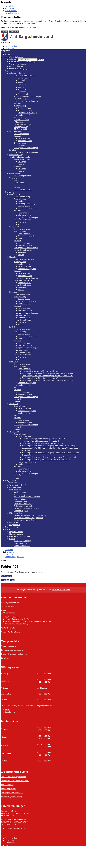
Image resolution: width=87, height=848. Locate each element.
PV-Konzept (18, 122)
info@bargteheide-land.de (17, 619)
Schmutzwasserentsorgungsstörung (28, 518)
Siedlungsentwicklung (26, 203)
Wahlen (12, 539)
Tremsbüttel (23, 94)
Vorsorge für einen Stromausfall (26, 508)
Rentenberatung (20, 501)
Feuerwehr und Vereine (23, 220)
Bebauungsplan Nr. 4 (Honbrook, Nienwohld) (40, 378)
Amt (6, 71)
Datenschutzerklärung (27, 27)
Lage (15, 185)
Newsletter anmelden (61, 590)
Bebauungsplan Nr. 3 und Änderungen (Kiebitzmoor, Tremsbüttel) (48, 445)
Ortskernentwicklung (22, 196)
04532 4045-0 (13, 617)
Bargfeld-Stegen (24, 78)
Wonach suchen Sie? (9, 59)
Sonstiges (5, 658)
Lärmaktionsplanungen (23, 124)
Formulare (13, 483)
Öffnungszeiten (20, 143)
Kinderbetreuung (16, 154)
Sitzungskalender (16, 534)
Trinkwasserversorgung (23, 504)
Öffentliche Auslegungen (19, 68)
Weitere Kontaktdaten (10, 632)
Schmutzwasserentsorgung (12, 650)
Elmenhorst (22, 82)
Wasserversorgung (8, 646)
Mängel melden (15, 513)
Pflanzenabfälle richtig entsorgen (27, 497)
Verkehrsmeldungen (17, 64)
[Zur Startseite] (27, 40)
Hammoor (22, 85)
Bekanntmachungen (17, 59)
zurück (12, 580)
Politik (7, 529)
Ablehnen (4, 31)
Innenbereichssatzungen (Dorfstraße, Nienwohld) (42, 371)
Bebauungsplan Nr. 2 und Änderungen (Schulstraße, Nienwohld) (47, 373)
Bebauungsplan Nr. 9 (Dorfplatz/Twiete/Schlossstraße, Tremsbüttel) (49, 457)
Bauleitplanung (20, 106)
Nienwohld (22, 89)
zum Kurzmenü (11, 11)
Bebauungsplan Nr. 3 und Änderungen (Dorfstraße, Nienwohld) (47, 376)
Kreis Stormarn (7, 785)
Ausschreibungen (16, 66)
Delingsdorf (22, 80)
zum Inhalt (9, 6)
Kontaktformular (8, 628)
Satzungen (22, 161)
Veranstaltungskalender (23, 280)
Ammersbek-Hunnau (22, 159)
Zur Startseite (6, 576)
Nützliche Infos (15, 490)
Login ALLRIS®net (16, 532)
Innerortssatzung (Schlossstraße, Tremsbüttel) (40, 441)
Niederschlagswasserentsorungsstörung (30, 515)
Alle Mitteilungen (16, 57)
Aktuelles (8, 54)
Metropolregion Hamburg (11, 797)
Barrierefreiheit (11, 46)
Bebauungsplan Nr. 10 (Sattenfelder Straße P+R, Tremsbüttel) (46, 459)
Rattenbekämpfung (21, 499)
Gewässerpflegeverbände (19, 157)
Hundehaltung (19, 494)
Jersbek (21, 87)
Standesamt (10, 712)
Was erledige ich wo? (17, 485)
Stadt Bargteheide (8, 789)
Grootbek (17, 166)
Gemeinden (9, 192)
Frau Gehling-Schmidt (22, 175)
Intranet (8, 53)
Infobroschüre (19, 182)
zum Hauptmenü (12, 8)
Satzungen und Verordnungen (26, 101)
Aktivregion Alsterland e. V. (12, 793)
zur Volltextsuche (12, 13)
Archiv (7, 709)
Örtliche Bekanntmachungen (25, 75)
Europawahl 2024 (20, 543)
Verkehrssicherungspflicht (24, 506)
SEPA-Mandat (10, 828)
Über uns (13, 178)
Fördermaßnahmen (21, 120)
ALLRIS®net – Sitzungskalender (13, 777)
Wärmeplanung (20, 117)
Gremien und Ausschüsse (19, 536)
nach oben (5, 580)
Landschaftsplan (24, 201)
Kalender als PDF (24, 283)
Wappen (17, 187)
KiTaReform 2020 (20, 129)
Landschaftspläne (25, 115)
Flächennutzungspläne (27, 110)
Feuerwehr (22, 222)
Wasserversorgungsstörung (25, 520)
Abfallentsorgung (20, 492)
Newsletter (13, 522)
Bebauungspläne (24, 108)
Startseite (9, 550)
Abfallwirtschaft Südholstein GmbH (15, 781)
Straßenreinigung (21, 511)
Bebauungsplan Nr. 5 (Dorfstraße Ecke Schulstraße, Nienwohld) (47, 380)
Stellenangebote (11, 527)
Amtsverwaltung (15, 131)
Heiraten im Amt (15, 487)
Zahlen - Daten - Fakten (23, 189)
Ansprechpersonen (21, 134)
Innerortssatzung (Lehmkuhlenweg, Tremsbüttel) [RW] (43, 438)
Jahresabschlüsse (25, 141)
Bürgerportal (14, 525)
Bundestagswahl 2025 (22, 541)
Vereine (21, 224)
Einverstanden (14, 31)
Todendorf (22, 92)
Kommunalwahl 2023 (22, 545)
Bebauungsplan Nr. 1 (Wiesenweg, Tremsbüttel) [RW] (43, 443)
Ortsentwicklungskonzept (24, 259)
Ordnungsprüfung (21, 127)
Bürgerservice (10, 480)
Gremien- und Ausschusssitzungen (23, 61)
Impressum (9, 48)
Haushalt (17, 103)
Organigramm (19, 145)
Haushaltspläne (24, 138)
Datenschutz (10, 843)
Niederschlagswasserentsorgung (14, 654)
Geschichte (18, 180)
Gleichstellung (15, 173)
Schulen (12, 150)
